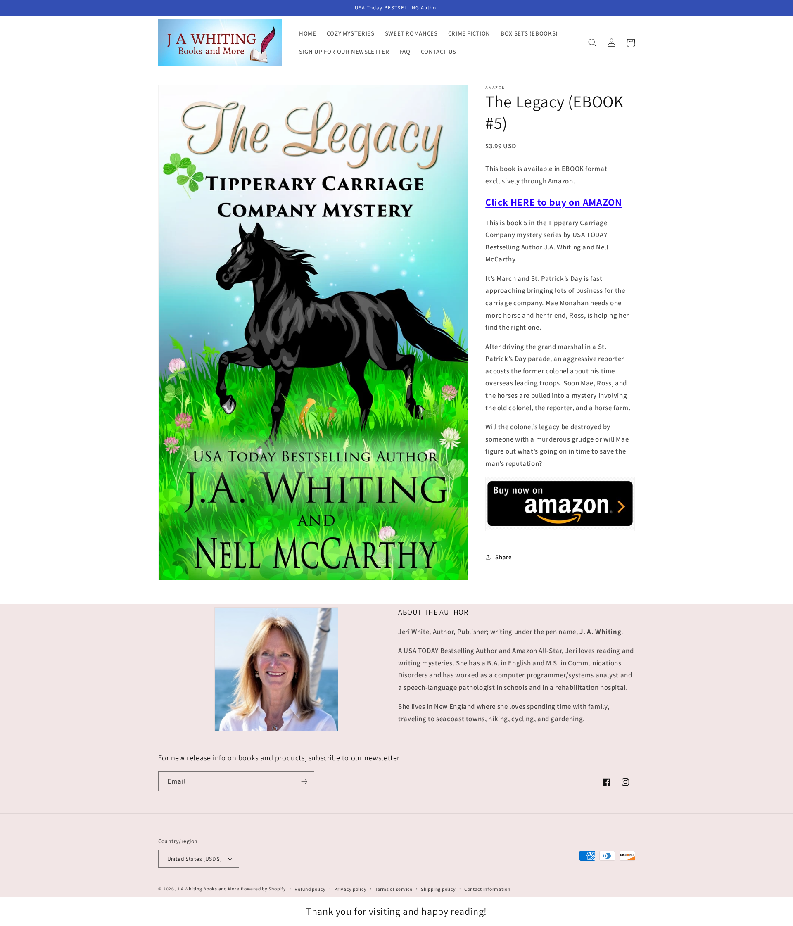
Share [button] (503, 556)
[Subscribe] (303, 781)
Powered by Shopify (263, 889)
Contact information (487, 889)
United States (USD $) (194, 858)
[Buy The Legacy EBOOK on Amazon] (560, 529)
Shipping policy (438, 889)
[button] (592, 42)
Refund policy (310, 889)
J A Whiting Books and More (208, 889)
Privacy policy (350, 889)
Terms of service (394, 889)
